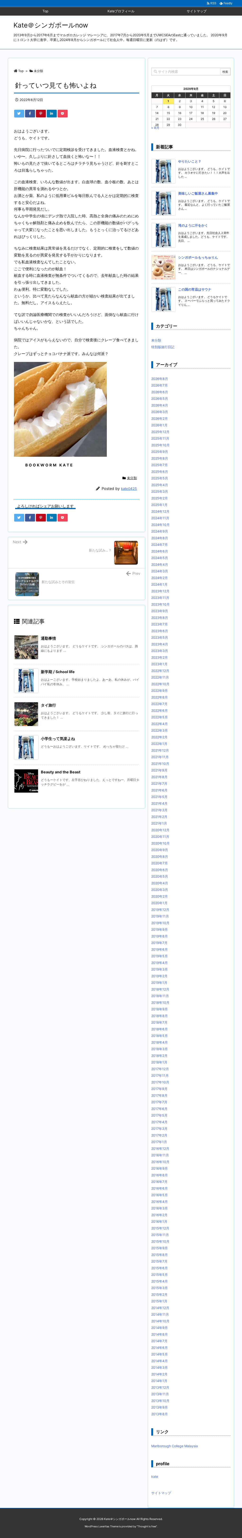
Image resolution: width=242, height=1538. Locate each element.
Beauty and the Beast (60, 772)
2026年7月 (159, 385)
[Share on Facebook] (30, 113)
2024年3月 (159, 571)
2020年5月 (159, 876)
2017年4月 (159, 1122)
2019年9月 (159, 929)
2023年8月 (159, 618)
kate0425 (129, 488)
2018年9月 (159, 1009)
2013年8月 (159, 1414)
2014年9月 (159, 1328)
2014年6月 (159, 1348)
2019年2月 (159, 976)
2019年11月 (160, 916)
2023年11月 (160, 598)
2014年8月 (159, 1334)
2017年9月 (159, 1089)
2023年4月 (159, 644)
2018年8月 (159, 1016)
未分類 (38, 71)
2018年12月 (160, 989)
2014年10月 (160, 1321)
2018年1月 (159, 1062)
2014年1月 (159, 1381)
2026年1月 (159, 425)
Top (21, 71)
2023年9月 (159, 611)
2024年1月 (159, 584)
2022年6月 (159, 710)
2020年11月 (160, 837)
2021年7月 (159, 783)
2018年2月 (159, 1056)
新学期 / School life (58, 671)
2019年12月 (160, 910)
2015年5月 (159, 1275)
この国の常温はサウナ (194, 289)
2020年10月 (160, 843)
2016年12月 (160, 1148)
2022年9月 (159, 691)
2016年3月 (159, 1208)
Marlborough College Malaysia (174, 1446)
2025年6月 (159, 472)
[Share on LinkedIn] (52, 113)
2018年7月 (159, 1022)
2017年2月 (159, 1135)
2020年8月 (159, 856)
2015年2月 (159, 1294)
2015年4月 (159, 1281)
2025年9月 (159, 452)
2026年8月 (159, 379)
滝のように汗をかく (193, 225)
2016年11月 (160, 1155)
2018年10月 (160, 1002)
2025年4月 (159, 485)
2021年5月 (159, 797)
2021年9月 (159, 770)
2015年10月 (160, 1241)
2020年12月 (160, 830)
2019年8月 (159, 936)
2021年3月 (159, 810)
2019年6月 (159, 949)
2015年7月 (159, 1261)
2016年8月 (159, 1175)
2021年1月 (159, 823)
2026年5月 (159, 399)
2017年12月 (160, 1069)
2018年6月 (159, 1029)
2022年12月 (160, 671)
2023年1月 (159, 664)
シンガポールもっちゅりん (198, 257)
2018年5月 (159, 1036)
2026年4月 (159, 405)
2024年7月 (159, 545)
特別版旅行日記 (162, 347)
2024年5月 (159, 558)
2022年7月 (159, 704)
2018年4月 (159, 1042)
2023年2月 (159, 657)
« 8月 (155, 128)
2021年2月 (159, 817)
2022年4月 (159, 724)
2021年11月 (160, 757)
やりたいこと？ (189, 161)
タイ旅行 (48, 705)
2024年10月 (160, 525)
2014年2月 (159, 1374)
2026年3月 (159, 412)
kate (154, 1476)
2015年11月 (160, 1235)
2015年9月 (159, 1248)
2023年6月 (159, 631)
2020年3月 (159, 890)
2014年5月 (159, 1354)
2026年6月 (159, 392)
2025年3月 (159, 491)
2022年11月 (160, 677)
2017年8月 (159, 1095)
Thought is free (147, 1526)
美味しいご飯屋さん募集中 (198, 193)
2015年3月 (159, 1288)
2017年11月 (160, 1075)
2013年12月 (160, 1387)
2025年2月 (159, 498)
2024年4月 (159, 564)
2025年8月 (159, 458)
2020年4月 (159, 883)
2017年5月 (159, 1115)
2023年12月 (160, 591)
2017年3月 (159, 1129)
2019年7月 (159, 943)
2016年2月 (159, 1215)
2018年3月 (159, 1049)
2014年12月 (160, 1308)
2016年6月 (159, 1188)
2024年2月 (159, 578)
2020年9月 (159, 850)
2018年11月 (160, 996)
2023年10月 (160, 604)
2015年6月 (159, 1268)
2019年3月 (159, 969)
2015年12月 (160, 1228)
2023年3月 (159, 651)
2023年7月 (159, 624)
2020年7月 (159, 863)
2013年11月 (160, 1394)
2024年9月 (159, 531)
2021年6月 (159, 790)
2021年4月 (159, 803)
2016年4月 (159, 1202)
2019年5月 (159, 956)
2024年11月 (160, 518)
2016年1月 (159, 1221)
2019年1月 (159, 983)
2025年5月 (159, 478)
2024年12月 (160, 511)
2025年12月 (160, 432)
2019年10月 (160, 923)
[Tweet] (19, 113)
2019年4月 (159, 963)
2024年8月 (159, 538)
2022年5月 (159, 717)
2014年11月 (160, 1314)
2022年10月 (160, 684)
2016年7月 (159, 1182)
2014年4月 (159, 1361)
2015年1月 (159, 1301)
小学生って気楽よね (58, 738)
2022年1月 (159, 744)
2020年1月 (159, 903)
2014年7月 (159, 1341)
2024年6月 (159, 551)
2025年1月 (159, 505)
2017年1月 (159, 1142)
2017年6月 (159, 1109)
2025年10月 (160, 445)
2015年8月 (159, 1255)
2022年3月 (159, 730)
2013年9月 (159, 1407)
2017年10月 (160, 1082)
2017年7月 (159, 1102)
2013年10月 (160, 1401)
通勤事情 (48, 638)
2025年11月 (160, 438)
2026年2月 (159, 418)
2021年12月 (160, 750)
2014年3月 (159, 1367)
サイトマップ (161, 1493)
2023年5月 (159, 637)
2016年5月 (159, 1195)
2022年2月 (159, 737)
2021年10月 (160, 764)
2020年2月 (159, 896)
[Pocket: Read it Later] (63, 113)
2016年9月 (159, 1168)
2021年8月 (159, 777)
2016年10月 (160, 1162)
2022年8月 (159, 697)
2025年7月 (159, 465)
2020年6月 (159, 870)
